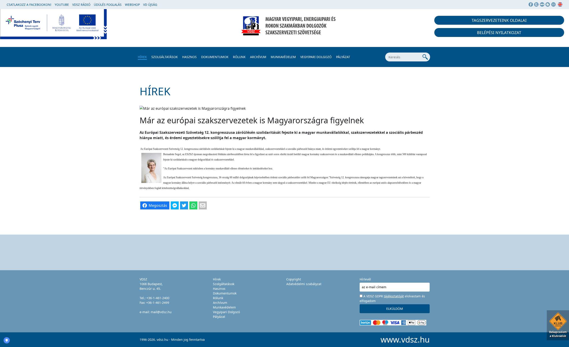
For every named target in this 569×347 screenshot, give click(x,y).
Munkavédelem (283, 57)
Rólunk (239, 57)
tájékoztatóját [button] (394, 296)
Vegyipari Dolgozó (316, 57)
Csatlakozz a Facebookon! (29, 4)
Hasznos (189, 57)
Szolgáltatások (164, 57)
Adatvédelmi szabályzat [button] (303, 284)
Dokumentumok (214, 57)
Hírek (142, 57)
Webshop (132, 4)
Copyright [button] (293, 279)
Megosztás (158, 205)
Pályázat (343, 57)
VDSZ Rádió (81, 4)
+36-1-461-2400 (157, 298)
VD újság (150, 4)
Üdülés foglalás (108, 4)
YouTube (62, 4)
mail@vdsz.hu (161, 312)
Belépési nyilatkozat (499, 32)
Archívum (258, 57)
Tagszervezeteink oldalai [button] (499, 20)
